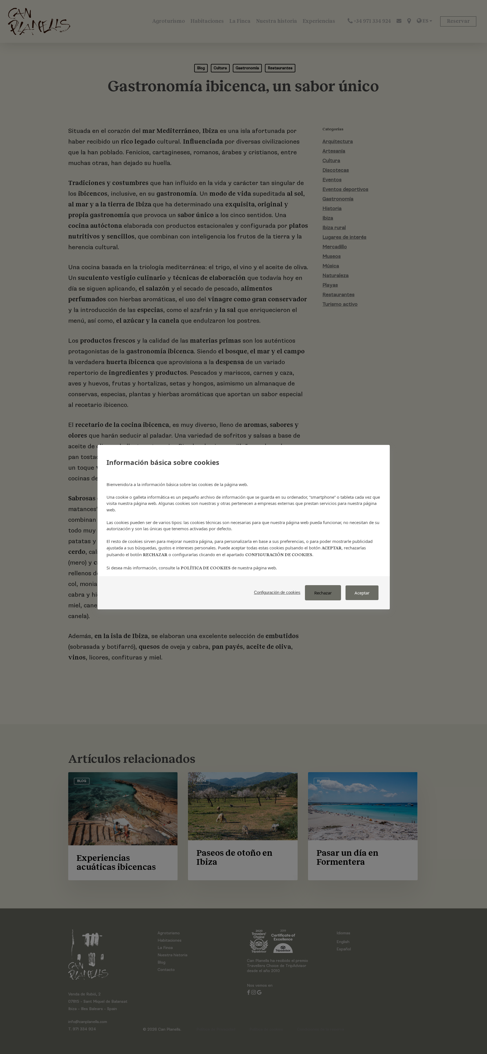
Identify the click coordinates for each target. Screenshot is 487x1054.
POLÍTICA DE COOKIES (206, 568)
